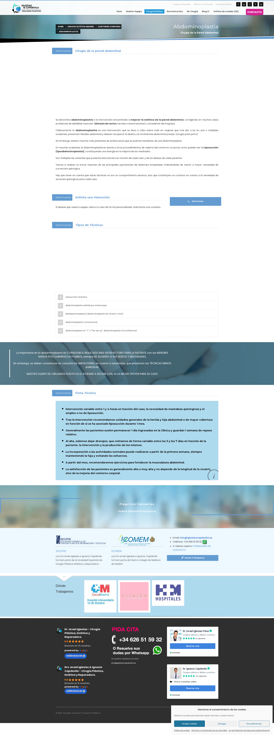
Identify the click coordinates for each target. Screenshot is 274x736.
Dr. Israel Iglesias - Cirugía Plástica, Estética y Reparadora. (82, 633)
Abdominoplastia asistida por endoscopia (86, 305)
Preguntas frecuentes (182, 4)
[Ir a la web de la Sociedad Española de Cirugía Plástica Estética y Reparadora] (81, 539)
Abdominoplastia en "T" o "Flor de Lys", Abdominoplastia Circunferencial (101, 330)
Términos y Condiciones (203, 4)
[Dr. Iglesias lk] (244, 4)
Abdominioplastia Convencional (81, 322)
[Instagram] (250, 4)
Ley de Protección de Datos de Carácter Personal (249, 730)
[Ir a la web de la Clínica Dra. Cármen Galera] (134, 596)
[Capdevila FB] (255, 4)
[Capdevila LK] (261, 4)
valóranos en (74, 655)
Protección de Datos (224, 4)
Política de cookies (182, 730)
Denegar (222, 723)
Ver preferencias (254, 723)
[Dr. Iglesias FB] (238, 4)
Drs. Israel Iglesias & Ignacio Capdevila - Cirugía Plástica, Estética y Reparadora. (84, 671)
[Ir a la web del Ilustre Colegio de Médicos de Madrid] (137, 539)
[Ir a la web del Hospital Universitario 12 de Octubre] (100, 596)
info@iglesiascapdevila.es (196, 537)
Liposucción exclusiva (76, 297)
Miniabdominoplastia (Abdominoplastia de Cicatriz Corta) (94, 313)
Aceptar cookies (189, 723)
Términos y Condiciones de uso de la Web (209, 730)
